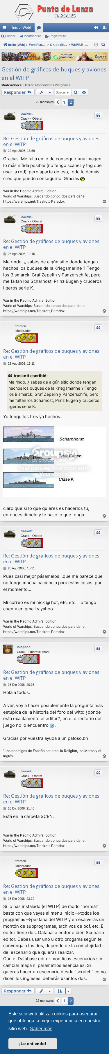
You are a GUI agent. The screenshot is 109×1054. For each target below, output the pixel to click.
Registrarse (57, 36)
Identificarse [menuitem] (97, 29)
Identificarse (32, 36)
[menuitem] (103, 45)
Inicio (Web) (21, 28)
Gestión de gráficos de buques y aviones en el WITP (53, 74)
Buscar (10, 36)
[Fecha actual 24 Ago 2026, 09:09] (96, 45)
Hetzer (28, 85)
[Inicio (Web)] (54, 11)
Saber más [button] (41, 1028)
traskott (27, 113)
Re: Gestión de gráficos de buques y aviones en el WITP (51, 141)
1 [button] (64, 102)
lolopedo (24, 647)
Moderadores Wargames (52, 85)
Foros (40, 29)
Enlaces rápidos (5, 29)
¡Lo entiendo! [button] (32, 1043)
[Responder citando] (98, 115)
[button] (57, 102)
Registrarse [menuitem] (106, 29)
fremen (20, 326)
